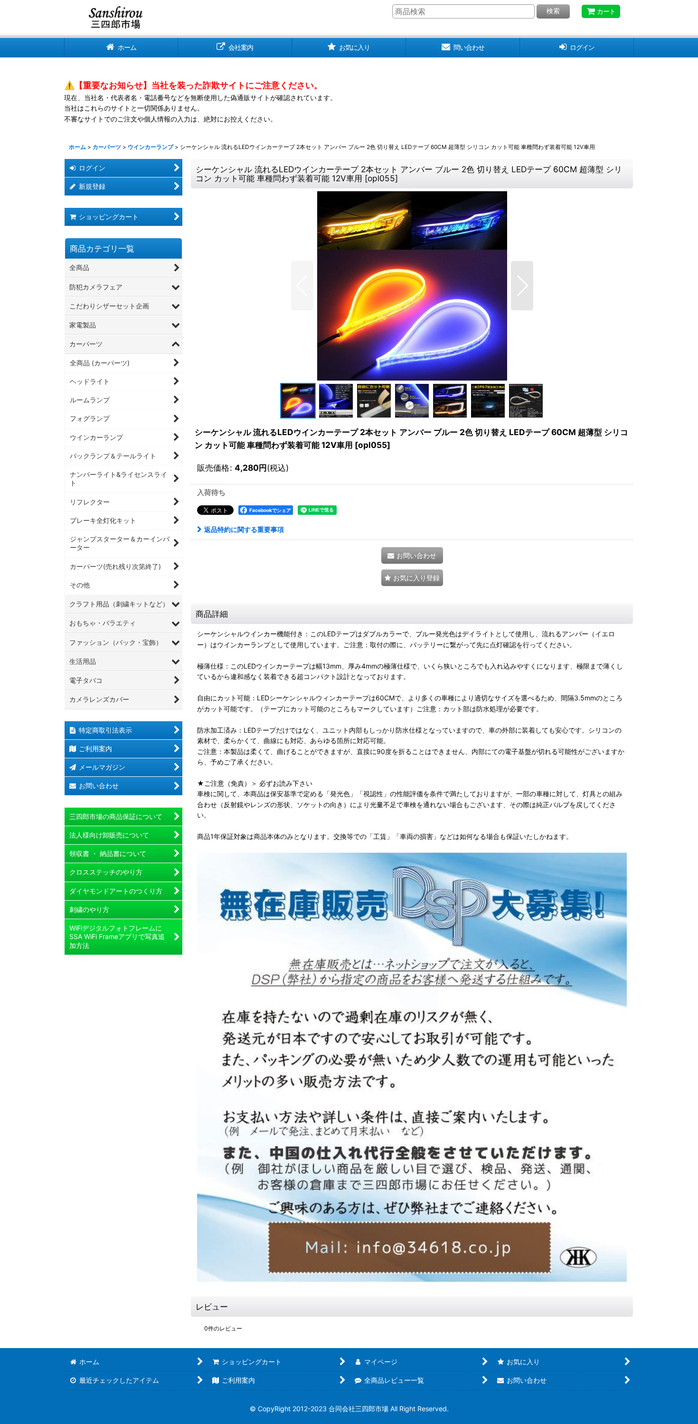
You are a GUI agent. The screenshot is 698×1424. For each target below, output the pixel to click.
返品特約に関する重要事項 (244, 529)
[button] (302, 285)
